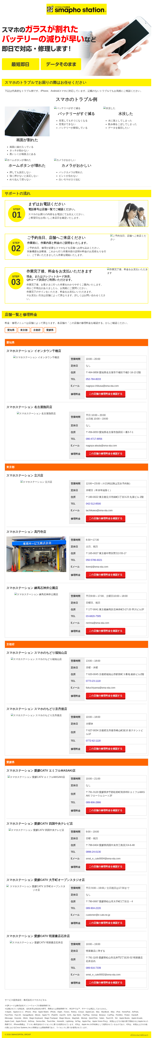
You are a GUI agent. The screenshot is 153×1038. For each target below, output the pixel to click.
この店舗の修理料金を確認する (105, 393)
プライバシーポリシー (139, 1035)
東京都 (23, 330)
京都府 (36, 330)
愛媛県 (49, 330)
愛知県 (10, 330)
